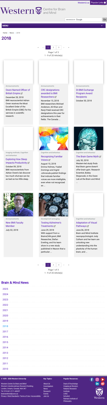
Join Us (46, 396)
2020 (5, 315)
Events (45, 394)
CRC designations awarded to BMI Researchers (50, 93)
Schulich (66, 396)
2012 (5, 358)
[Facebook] (92, 379)
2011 (5, 363)
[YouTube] (103, 379)
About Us (46, 384)
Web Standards (13, 396)
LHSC (65, 394)
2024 (5, 294)
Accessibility (36, 396)
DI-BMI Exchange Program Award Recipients (85, 93)
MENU (5, 25)
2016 (5, 337)
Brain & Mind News (15, 282)
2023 (5, 299)
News (12, 33)
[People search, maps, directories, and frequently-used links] (98, 3)
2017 (5, 331)
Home (5, 33)
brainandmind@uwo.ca (9, 394)
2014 (5, 347)
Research (46, 391)
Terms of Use (25, 396)
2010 (5, 369)
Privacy (3, 396)
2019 (5, 321)
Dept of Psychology (70, 384)
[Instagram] (97, 379)
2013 (5, 353)
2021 (5, 310)
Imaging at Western (70, 386)
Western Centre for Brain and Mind (13, 384)
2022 (5, 305)
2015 (5, 342)
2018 (5, 326)
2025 (5, 289)
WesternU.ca (83, 2)
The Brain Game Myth (87, 156)
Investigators (48, 386)
